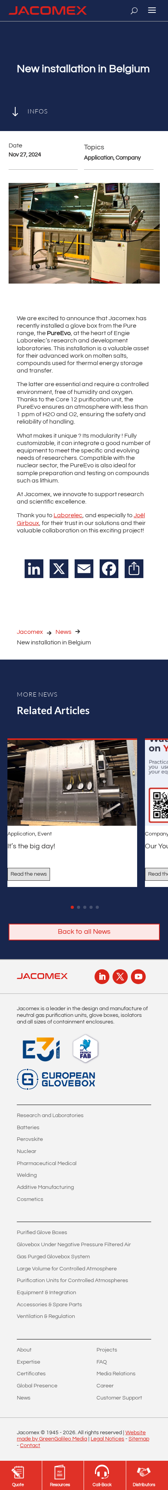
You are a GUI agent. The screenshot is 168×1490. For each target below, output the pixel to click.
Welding (27, 1175)
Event (45, 834)
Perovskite (30, 1139)
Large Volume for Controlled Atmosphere (67, 1269)
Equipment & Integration (46, 1292)
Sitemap (139, 1439)
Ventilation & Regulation (46, 1316)
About (24, 1350)
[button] (72, 907)
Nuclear (26, 1151)
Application (21, 834)
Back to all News (84, 931)
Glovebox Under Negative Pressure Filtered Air (74, 1244)
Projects (107, 1350)
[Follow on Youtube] (138, 976)
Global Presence (37, 1386)
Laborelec (68, 515)
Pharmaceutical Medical (47, 1163)
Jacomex (30, 632)
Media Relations (116, 1373)
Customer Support (119, 1398)
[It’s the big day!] (72, 783)
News (63, 632)
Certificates (31, 1373)
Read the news (29, 874)
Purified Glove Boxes (42, 1232)
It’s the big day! (31, 846)
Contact (30, 1445)
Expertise (28, 1362)
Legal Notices (107, 1439)
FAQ (102, 1362)
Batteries (28, 1127)
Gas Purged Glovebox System (53, 1256)
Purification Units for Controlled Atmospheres (72, 1280)
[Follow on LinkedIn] (102, 976)
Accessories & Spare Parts (49, 1304)
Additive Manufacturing (45, 1187)
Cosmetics (30, 1199)
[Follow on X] (120, 976)
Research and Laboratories (50, 1115)
